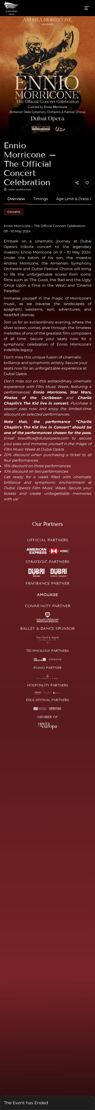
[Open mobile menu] (86, 8)
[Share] (77, 183)
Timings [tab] (40, 199)
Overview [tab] (16, 199)
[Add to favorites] (87, 183)
